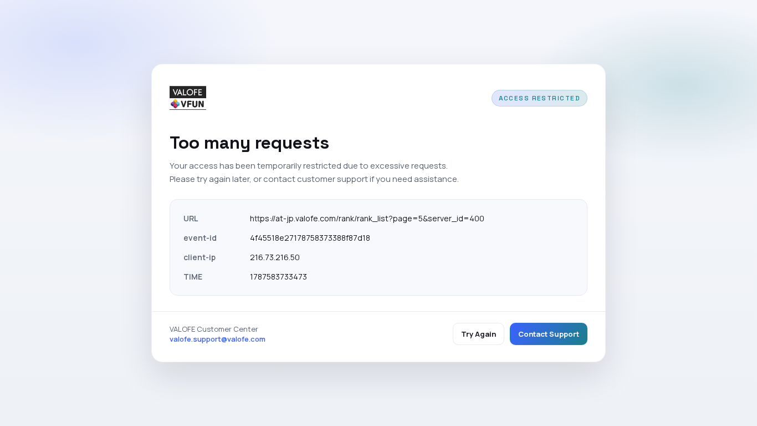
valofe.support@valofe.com (217, 339)
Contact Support (548, 334)
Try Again (478, 334)
